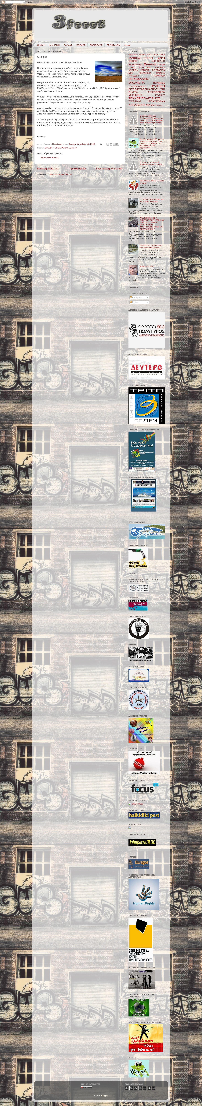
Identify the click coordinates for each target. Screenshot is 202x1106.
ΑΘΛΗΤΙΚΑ (136, 58)
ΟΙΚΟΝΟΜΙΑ (147, 73)
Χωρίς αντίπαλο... (147, 266)
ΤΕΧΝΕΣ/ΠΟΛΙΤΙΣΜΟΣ (144, 98)
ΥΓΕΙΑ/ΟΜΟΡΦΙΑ (156, 101)
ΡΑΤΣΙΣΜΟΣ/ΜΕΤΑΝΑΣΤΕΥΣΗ (144, 89)
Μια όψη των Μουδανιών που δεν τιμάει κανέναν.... (151, 246)
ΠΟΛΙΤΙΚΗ (158, 86)
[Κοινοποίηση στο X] (114, 144)
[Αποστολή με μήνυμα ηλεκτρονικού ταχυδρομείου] (107, 144)
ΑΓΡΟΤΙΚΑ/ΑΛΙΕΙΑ (155, 54)
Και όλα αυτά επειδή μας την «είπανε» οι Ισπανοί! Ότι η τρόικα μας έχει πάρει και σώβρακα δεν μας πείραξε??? (152, 143)
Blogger (104, 1096)
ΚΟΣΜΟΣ (80, 45)
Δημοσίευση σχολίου (50, 158)
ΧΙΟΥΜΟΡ (151, 105)
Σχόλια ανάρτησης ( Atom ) (60, 174)
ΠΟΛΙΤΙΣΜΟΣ (96, 45)
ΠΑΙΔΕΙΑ (160, 73)
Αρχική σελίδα (78, 168)
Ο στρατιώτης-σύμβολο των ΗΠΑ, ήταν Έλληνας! (152, 200)
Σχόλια (135, 302)
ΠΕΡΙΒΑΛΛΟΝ (113, 45)
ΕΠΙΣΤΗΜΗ (147, 67)
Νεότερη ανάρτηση (48, 168)
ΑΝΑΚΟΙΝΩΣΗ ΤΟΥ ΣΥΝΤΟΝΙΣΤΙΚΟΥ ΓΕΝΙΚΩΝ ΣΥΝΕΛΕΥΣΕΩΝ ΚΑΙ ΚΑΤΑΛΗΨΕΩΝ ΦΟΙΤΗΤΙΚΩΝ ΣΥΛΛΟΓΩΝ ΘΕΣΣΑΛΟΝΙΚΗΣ (152, 223)
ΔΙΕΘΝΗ (139, 61)
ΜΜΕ (133, 73)
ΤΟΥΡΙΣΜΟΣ (138, 101)
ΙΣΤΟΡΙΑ (146, 70)
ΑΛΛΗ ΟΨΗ (154, 58)
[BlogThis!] (111, 144)
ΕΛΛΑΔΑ (68, 45)
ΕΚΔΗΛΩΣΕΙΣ (136, 64)
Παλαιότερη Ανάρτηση (109, 168)
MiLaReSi (159, 105)
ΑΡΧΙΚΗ (41, 45)
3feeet (127, 45)
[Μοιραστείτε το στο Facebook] (117, 144)
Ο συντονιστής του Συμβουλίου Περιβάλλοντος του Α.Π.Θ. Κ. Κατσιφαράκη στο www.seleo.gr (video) (151, 119)
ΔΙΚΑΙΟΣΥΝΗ (158, 61)
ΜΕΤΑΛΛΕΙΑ (158, 70)
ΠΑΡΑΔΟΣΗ (141, 76)
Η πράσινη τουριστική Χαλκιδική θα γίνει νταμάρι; (151, 163)
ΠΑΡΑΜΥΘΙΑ (159, 76)
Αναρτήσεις (137, 297)
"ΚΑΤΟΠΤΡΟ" (133, 55)
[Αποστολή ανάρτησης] (101, 144)
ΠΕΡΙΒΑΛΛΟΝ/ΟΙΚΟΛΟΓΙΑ (65, 148)
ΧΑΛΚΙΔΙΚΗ (54, 45)
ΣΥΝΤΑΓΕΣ (160, 95)
